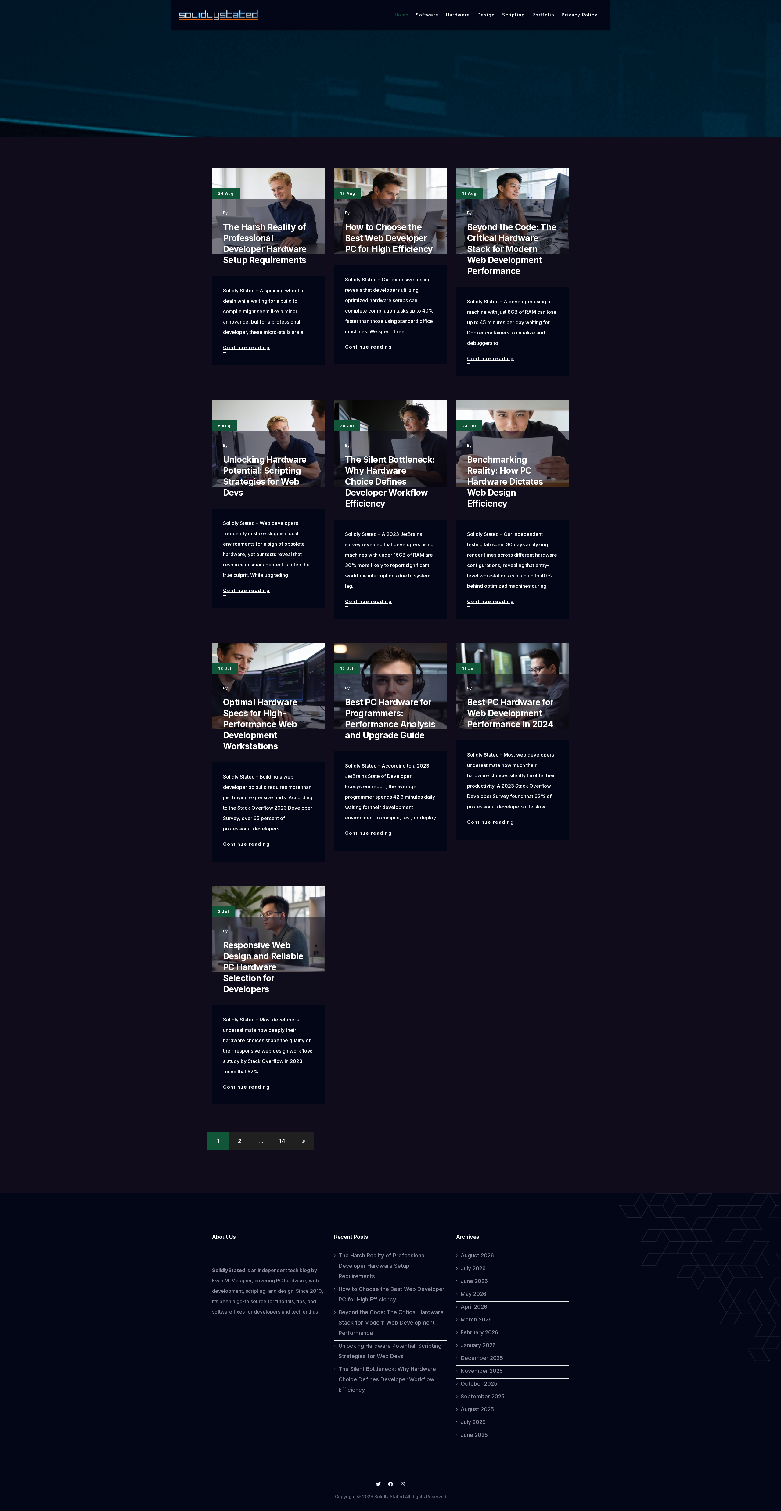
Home (402, 15)
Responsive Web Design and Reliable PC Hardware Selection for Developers (263, 967)
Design (486, 15)
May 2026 (473, 1294)
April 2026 (474, 1306)
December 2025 (482, 1358)
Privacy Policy (579, 15)
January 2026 (478, 1345)
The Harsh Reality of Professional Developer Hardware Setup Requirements (382, 1265)
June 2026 (474, 1281)
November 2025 (482, 1371)
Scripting (513, 15)
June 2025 (474, 1435)
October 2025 (479, 1383)
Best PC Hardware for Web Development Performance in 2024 (510, 713)
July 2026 (473, 1268)
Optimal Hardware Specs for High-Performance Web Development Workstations (260, 724)
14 (282, 1141)
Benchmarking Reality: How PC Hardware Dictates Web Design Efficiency (505, 481)
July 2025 (473, 1422)
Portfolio (543, 15)
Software (427, 15)
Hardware (458, 15)
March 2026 (476, 1319)
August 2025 (477, 1409)
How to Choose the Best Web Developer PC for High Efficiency (389, 238)
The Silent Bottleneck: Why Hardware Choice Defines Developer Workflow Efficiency (390, 481)
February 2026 (479, 1332)
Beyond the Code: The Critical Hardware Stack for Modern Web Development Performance (511, 249)
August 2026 (477, 1255)
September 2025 (483, 1396)
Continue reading (246, 348)
